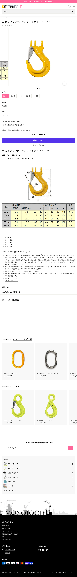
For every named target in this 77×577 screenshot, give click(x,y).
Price (4, 102)
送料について (6, 287)
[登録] (70, 448)
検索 (3, 537)
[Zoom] (64, 83)
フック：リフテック (11, 278)
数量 (3, 111)
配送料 (10, 130)
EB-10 (13, 96)
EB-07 (5, 96)
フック (16, 386)
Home (3, 18)
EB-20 (36, 96)
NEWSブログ (5, 526)
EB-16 (28, 96)
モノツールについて (8, 531)
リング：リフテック (11, 281)
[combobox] (38, 11)
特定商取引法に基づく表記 (10, 534)
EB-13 (20, 96)
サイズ (4, 92)
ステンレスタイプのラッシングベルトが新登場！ (38, 2)
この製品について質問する (11, 292)
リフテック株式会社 (22, 339)
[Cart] (69, 6)
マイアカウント (6, 540)
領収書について (6, 528)
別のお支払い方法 (38, 145)
